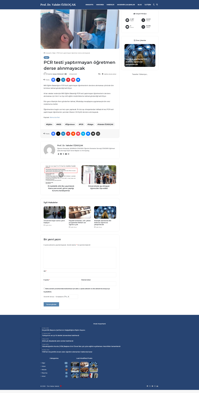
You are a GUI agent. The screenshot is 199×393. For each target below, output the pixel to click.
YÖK (61, 346)
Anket (44, 376)
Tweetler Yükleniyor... (140, 74)
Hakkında (100, 4)
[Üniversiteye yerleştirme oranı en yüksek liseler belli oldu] (75, 370)
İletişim (148, 4)
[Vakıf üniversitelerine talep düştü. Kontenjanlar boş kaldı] (84, 370)
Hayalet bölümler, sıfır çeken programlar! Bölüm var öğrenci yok (80, 223)
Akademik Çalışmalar (126, 4)
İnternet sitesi (86, 280)
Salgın (91, 124)
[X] (63, 154)
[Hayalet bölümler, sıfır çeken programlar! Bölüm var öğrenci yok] (80, 212)
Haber (44, 366)
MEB (59, 124)
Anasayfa (89, 4)
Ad (45, 271)
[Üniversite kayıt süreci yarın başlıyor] (55, 212)
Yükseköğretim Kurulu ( (51, 346)
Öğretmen (70, 124)
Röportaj (44, 373)
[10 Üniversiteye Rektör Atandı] (93, 375)
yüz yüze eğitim (88, 346)
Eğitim (49, 124)
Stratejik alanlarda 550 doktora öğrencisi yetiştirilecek (102, 223)
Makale (44, 369)
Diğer (54, 53)
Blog (140, 4)
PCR (81, 124)
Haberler (110, 4)
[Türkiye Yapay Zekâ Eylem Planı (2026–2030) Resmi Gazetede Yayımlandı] (75, 375)
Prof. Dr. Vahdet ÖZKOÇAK (55, 74)
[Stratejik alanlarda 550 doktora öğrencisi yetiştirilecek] (105, 212)
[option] (139, 55)
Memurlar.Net (55, 117)
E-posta (47, 280)
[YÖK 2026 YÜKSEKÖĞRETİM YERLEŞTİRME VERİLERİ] (84, 375)
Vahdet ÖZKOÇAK (106, 124)
